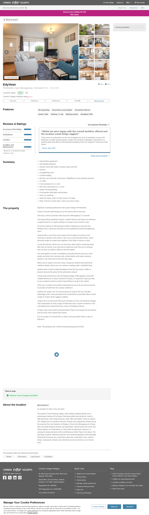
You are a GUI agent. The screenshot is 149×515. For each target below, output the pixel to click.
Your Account (140, 2)
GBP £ (128, 2)
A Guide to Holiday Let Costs (122, 482)
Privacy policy (81, 477)
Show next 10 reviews (99, 156)
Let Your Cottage (108, 2)
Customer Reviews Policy (85, 486)
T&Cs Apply (74, 14)
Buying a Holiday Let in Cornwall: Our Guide (127, 485)
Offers (142, 8)
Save (102, 84)
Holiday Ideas (133, 8)
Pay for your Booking (84, 493)
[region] (74, 507)
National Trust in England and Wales (24, 395)
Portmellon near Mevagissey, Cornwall (31, 88)
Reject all (114, 506)
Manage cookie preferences (86, 483)
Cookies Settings (98, 506)
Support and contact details (86, 474)
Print (108, 84)
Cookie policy (81, 480)
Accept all (129, 506)
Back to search (12, 20)
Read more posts (118, 489)
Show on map (99, 101)
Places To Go (122, 8)
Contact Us (119, 2)
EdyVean (9, 84)
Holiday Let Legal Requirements (123, 479)
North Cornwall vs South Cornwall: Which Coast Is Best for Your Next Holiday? (126, 475)
